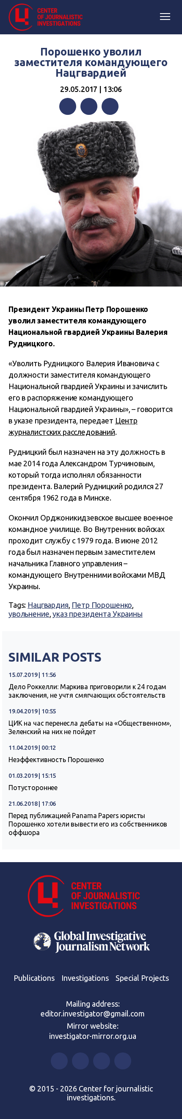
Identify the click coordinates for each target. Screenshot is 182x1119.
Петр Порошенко (102, 605)
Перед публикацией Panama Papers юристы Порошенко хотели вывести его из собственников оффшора (87, 824)
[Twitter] (88, 106)
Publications (34, 978)
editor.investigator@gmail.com (93, 1013)
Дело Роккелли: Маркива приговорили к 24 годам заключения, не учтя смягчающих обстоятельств (87, 691)
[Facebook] (67, 106)
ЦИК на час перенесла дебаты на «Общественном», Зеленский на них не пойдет (89, 727)
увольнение (29, 614)
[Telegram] (110, 106)
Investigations (85, 978)
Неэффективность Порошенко (56, 759)
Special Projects (142, 978)
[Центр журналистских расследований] (48, 17)
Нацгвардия (48, 605)
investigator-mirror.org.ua (92, 1036)
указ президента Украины (97, 614)
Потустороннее (33, 787)
